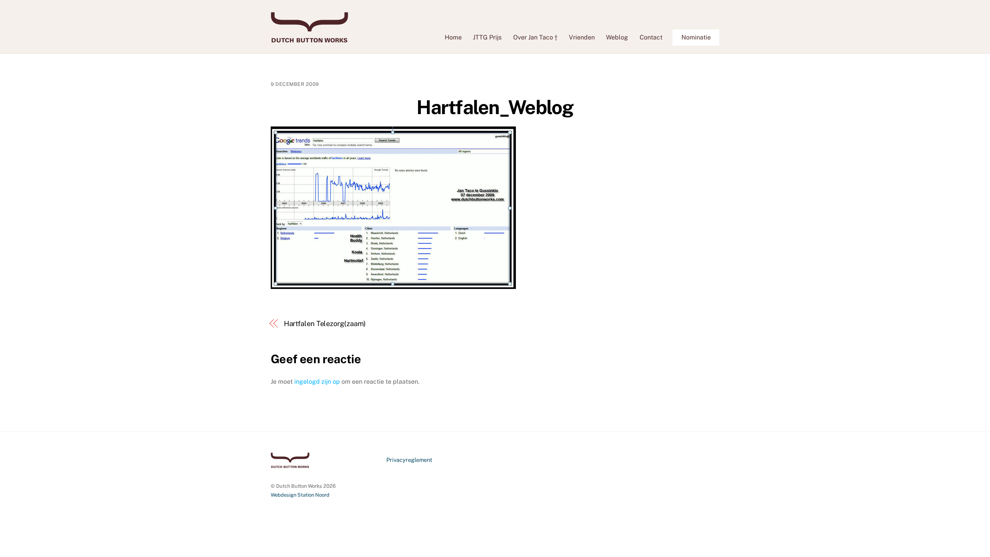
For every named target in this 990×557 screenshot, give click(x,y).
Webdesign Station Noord (300, 495)
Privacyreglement (409, 459)
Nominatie (696, 37)
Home (453, 37)
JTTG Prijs (487, 37)
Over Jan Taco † (535, 37)
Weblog (617, 37)
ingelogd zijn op (317, 381)
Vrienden (582, 37)
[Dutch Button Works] (309, 38)
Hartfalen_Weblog (494, 107)
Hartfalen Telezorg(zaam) (325, 324)
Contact (651, 37)
